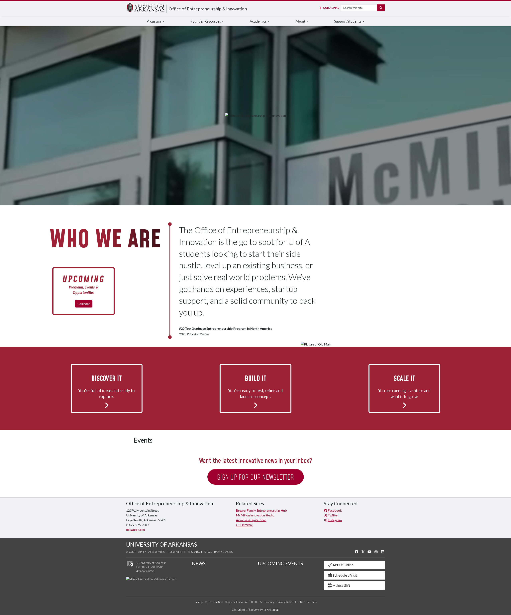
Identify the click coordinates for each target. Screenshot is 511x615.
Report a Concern (236, 602)
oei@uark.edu (135, 529)
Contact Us (302, 602)
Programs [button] (154, 21)
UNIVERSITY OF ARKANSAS (161, 544)
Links (331, 7)
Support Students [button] (347, 21)
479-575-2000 (145, 571)
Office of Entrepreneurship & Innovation (208, 8)
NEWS (199, 563)
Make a (341, 585)
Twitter (333, 515)
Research (195, 551)
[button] (106, 387)
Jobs (314, 602)
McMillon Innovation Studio (255, 515)
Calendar (83, 304)
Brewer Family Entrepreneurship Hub (261, 510)
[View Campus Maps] (129, 567)
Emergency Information (209, 602)
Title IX (253, 602)
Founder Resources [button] (206, 21)
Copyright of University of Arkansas (255, 609)
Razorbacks (223, 551)
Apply (142, 551)
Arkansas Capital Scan (251, 520)
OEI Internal (244, 525)
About (131, 551)
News (208, 551)
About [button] (300, 21)
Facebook (335, 510)
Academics (156, 551)
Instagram (335, 520)
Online (343, 565)
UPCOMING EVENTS (280, 563)
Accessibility (267, 602)
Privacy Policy (284, 602)
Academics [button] (258, 21)
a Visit (345, 575)
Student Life (176, 551)
